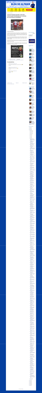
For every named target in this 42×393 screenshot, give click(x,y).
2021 (29, 381)
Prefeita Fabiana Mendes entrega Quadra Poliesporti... (32, 300)
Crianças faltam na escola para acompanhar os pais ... (32, 156)
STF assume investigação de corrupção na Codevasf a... (32, 171)
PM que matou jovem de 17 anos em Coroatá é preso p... (32, 223)
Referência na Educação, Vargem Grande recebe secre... (32, 377)
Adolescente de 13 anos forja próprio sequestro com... (32, 255)
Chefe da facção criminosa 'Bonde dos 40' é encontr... (32, 207)
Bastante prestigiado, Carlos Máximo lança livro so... (32, 192)
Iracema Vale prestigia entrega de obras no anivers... (32, 201)
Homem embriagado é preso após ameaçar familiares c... (32, 167)
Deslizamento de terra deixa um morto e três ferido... (32, 280)
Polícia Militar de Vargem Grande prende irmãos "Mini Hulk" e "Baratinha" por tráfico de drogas (32, 108)
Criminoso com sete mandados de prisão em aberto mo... (32, 349)
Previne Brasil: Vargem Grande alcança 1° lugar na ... (32, 289)
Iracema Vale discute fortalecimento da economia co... (32, 265)
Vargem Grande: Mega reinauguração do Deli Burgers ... (32, 139)
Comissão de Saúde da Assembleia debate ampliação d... (32, 308)
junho (30, 135)
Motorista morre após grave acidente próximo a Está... (32, 283)
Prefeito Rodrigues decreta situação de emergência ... (32, 257)
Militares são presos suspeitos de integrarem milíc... (32, 150)
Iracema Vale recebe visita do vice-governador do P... (32, 246)
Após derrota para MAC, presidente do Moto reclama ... (32, 186)
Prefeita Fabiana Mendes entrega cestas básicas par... (32, 149)
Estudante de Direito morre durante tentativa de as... (32, 278)
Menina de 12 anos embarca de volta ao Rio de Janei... (32, 311)
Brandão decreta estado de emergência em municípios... (32, 291)
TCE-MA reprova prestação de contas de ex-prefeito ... (32, 147)
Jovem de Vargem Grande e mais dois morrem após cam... (32, 285)
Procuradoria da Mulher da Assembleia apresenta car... (32, 369)
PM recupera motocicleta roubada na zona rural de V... (32, 169)
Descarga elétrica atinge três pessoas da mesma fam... (32, 154)
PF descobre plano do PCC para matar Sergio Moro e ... (32, 244)
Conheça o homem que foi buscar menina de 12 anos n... (32, 326)
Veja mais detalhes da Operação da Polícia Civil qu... (32, 339)
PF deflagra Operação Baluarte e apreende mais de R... (32, 302)
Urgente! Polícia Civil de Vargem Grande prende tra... (32, 250)
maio (30, 136)
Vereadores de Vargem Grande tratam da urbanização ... (32, 319)
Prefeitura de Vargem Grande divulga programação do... (32, 175)
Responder (10, 65)
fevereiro (31, 378)
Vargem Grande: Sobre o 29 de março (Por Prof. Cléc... (32, 162)
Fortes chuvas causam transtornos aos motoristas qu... (32, 259)
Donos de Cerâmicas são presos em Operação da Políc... (32, 356)
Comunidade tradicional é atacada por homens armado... (32, 274)
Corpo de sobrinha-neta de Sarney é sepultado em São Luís (33, 112)
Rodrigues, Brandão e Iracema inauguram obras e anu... (32, 296)
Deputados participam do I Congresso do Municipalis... (32, 351)
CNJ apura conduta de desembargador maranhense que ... (32, 293)
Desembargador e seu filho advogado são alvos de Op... (32, 345)
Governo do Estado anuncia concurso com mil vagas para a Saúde (33, 115)
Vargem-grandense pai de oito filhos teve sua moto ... (32, 336)
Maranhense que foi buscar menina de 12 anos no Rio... (32, 180)
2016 (29, 385)
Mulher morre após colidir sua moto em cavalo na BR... (32, 199)
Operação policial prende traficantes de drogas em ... (32, 233)
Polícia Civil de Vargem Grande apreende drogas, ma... (32, 315)
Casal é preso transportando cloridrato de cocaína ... (32, 193)
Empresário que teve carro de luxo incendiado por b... (32, 253)
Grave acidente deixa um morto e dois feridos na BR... (32, 235)
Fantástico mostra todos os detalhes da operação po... (32, 266)
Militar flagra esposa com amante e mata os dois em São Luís (33, 88)
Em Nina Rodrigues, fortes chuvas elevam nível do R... (32, 268)
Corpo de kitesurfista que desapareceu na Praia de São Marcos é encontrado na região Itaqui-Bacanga (32, 72)
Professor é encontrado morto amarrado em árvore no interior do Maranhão (31, 96)
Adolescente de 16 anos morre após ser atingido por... (32, 203)
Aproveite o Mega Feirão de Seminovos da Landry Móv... (32, 220)
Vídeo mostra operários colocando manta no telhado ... (32, 343)
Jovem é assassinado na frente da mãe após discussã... (32, 218)
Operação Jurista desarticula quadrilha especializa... (32, 304)
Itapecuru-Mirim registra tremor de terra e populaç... (32, 281)
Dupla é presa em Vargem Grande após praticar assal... (32, 364)
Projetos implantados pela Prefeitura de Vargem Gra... (32, 352)
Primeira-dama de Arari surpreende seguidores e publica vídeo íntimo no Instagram (32, 104)
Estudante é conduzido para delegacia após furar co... (32, 287)
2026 (29, 127)
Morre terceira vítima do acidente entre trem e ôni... (32, 371)
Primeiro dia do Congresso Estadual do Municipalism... (32, 347)
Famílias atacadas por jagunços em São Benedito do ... (32, 173)
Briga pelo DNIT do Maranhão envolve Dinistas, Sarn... (32, 205)
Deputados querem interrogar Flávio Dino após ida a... (32, 317)
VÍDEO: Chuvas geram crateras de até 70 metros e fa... (32, 182)
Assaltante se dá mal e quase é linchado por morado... (32, 306)
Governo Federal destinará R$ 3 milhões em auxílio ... (32, 210)
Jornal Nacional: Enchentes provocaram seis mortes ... (32, 263)
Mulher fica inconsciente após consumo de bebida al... (32, 366)
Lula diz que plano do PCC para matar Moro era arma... (32, 229)
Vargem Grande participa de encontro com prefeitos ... (32, 242)
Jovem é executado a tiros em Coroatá (33, 75)
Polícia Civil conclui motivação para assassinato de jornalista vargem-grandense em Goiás (32, 61)
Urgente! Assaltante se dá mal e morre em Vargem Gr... (32, 272)
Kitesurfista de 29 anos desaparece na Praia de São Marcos (33, 83)
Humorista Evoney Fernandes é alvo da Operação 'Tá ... (32, 179)
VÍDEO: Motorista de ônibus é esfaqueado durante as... (32, 145)
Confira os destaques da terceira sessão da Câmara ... (32, 190)
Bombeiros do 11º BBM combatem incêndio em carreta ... (32, 334)
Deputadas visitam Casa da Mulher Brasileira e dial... (32, 208)
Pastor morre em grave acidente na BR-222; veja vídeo (33, 54)
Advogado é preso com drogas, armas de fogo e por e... (32, 298)
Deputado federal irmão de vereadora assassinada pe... (32, 367)
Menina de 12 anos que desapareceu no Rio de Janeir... (32, 332)
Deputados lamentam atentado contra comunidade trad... (32, 248)
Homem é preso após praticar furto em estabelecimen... (32, 195)
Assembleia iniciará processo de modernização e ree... (32, 337)
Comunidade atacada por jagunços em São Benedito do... (32, 216)
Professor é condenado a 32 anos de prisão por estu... (32, 236)
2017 (29, 384)
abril (30, 137)
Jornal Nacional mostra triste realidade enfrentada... (32, 164)
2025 (29, 128)
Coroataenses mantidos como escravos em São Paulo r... (32, 222)
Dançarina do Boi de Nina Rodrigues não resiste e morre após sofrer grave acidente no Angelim (32, 50)
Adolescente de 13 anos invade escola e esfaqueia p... (32, 184)
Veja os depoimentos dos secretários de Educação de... (32, 358)
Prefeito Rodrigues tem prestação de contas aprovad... (32, 238)
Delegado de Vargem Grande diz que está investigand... (32, 251)
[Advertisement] (32, 22)
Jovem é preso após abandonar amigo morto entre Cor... (32, 354)
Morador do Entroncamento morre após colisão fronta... (32, 375)
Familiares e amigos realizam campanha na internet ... (32, 330)
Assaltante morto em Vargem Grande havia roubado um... (32, 270)
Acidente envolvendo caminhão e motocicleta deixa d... (32, 212)
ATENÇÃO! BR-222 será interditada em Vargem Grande (33, 65)
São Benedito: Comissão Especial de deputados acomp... (32, 158)
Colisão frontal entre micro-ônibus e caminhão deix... (32, 214)
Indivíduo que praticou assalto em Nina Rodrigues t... (32, 362)
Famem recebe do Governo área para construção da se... (32, 323)
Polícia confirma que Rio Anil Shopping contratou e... (32, 360)
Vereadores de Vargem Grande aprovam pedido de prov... (32, 373)
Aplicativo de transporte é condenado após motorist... (32, 165)
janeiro (30, 379)
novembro (31, 131)
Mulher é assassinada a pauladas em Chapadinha (33, 57)
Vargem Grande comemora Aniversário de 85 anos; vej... (32, 143)
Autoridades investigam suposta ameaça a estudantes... (32, 152)
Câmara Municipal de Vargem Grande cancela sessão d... (32, 309)
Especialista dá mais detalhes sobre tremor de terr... (32, 240)
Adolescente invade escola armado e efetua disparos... (32, 160)
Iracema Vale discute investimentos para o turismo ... (32, 225)
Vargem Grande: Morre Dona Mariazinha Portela (32, 313)
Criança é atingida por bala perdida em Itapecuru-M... (32, 177)
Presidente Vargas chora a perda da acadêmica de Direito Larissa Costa (32, 100)
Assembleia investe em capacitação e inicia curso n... (32, 324)
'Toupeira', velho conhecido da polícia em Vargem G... (32, 294)
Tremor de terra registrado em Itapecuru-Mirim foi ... (32, 276)
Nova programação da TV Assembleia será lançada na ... (32, 141)
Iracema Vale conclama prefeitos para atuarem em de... (32, 341)
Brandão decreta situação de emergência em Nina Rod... (32, 197)
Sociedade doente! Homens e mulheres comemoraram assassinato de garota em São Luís (32, 92)
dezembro (31, 130)
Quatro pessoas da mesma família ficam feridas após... (32, 227)
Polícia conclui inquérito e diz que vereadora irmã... (32, 231)
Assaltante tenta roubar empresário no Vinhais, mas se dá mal (33, 68)
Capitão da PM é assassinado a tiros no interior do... (32, 188)
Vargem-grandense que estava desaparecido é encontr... (32, 321)
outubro (31, 132)
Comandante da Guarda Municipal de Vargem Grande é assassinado (31, 118)
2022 (29, 380)
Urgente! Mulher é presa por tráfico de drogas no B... (32, 328)
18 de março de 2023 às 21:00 (14, 67)
